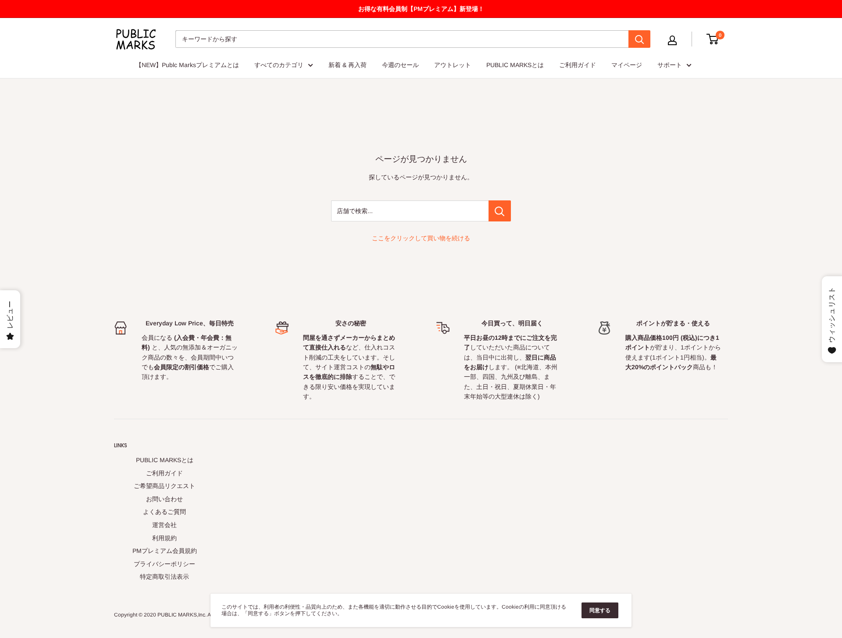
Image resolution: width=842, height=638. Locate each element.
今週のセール (400, 64)
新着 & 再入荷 (347, 64)
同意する (599, 610)
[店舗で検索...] (500, 210)
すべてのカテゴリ (278, 64)
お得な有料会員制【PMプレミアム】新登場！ (421, 8)
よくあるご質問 (164, 511)
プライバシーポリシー (164, 563)
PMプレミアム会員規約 (164, 550)
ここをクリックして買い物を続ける (421, 238)
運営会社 (164, 524)
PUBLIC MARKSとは (515, 64)
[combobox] (401, 39)
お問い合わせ (164, 499)
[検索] (639, 39)
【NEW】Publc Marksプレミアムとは (187, 64)
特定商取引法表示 (164, 576)
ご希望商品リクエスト (164, 485)
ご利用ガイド (577, 64)
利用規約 (164, 538)
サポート (669, 64)
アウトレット (452, 64)
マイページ (626, 64)
